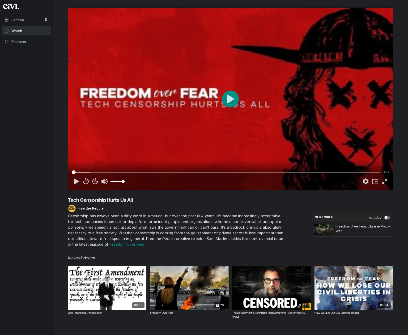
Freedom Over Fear (127, 244)
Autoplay (375, 217)
